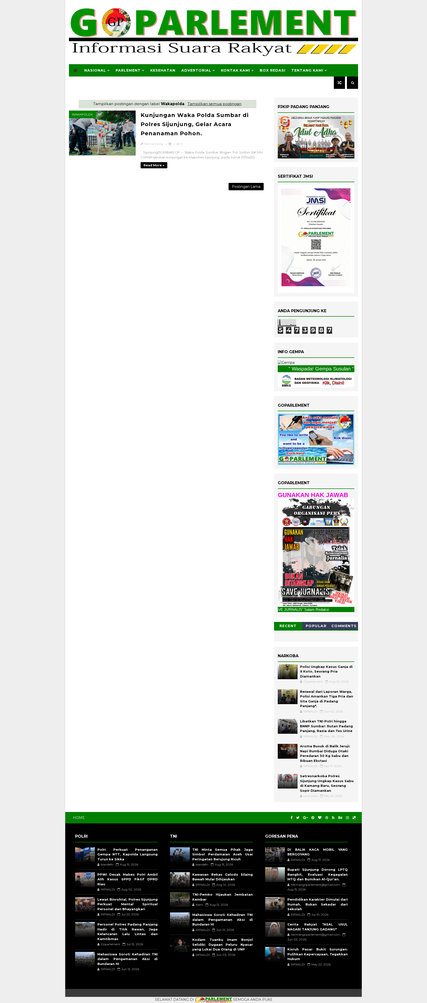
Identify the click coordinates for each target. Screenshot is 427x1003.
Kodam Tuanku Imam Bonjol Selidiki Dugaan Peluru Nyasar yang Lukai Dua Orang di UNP (222, 944)
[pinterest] (313, 817)
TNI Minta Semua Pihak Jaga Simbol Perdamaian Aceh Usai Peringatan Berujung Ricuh (222, 854)
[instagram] (347, 817)
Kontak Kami (235, 70)
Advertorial (196, 70)
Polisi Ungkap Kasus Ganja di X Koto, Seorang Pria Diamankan (326, 671)
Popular (316, 626)
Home (79, 817)
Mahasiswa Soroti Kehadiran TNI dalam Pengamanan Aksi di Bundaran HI (127, 959)
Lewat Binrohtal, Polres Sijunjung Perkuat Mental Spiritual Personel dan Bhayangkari (127, 904)
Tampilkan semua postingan (214, 103)
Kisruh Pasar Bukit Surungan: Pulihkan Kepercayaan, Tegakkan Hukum (317, 954)
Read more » (154, 165)
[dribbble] (326, 817)
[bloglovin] (320, 817)
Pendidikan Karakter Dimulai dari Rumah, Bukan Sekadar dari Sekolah (317, 904)
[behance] (340, 817)
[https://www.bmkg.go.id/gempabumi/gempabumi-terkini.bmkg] (286, 362)
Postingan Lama (246, 186)
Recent (288, 626)
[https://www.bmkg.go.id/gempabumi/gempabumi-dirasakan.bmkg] (316, 380)
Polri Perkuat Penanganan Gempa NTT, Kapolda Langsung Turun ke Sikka (127, 854)
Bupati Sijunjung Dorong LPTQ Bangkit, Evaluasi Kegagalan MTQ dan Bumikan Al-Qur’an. (317, 874)
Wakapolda (82, 114)
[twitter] (298, 817)
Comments (344, 626)
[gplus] (305, 817)
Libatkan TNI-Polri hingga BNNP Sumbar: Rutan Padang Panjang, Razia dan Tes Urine (326, 726)
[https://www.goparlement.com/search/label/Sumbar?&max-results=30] (316, 552)
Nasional (95, 70)
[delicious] (354, 817)
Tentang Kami (307, 70)
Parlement (128, 70)
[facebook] (291, 817)
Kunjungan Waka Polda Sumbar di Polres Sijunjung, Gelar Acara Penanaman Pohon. (195, 124)
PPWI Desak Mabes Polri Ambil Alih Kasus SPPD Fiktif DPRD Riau (127, 879)
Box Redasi (272, 70)
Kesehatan (162, 70)
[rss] (333, 817)
